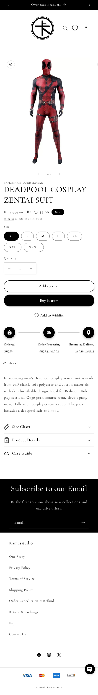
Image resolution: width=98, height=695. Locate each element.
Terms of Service (22, 579)
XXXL (34, 247)
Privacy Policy (19, 568)
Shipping (9, 218)
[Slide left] (39, 174)
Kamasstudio (54, 687)
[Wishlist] (75, 28)
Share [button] (12, 363)
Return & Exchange (24, 612)
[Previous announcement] (9, 5)
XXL (12, 247)
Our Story (17, 556)
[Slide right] (59, 174)
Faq (12, 623)
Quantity (10, 258)
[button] (10, 28)
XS (11, 236)
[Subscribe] (83, 523)
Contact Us (17, 634)
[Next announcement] (89, 5)
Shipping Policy (21, 590)
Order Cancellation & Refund (31, 601)
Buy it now (49, 300)
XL (74, 236)
